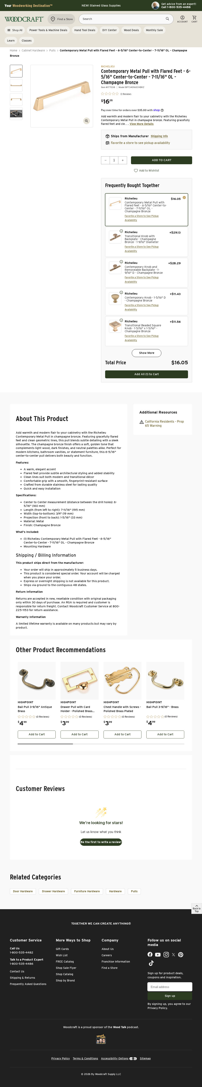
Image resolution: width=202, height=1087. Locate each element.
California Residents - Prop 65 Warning (164, 424)
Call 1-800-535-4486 (176, 7)
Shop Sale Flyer (66, 967)
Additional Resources (158, 412)
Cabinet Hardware (33, 50)
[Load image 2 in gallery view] (16, 85)
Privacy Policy (157, 1008)
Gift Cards (62, 949)
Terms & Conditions (85, 1058)
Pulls (52, 50)
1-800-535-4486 (21, 964)
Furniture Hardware (87, 891)
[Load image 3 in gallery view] (16, 99)
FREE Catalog (65, 961)
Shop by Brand (65, 980)
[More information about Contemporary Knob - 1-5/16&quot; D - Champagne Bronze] (121, 292)
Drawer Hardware (53, 891)
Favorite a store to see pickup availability (140, 143)
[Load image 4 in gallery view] (16, 113)
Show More (146, 353)
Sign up (170, 996)
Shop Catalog (64, 974)
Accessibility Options (114, 1058)
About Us (108, 949)
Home (13, 50)
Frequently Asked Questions (28, 984)
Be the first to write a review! (101, 842)
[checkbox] (146, 209)
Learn (11, 40)
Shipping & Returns (22, 977)
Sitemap (145, 1058)
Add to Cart (37, 734)
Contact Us (17, 971)
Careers (107, 955)
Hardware (115, 891)
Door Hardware (23, 891)
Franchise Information (116, 961)
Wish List (62, 955)
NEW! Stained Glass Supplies (101, 5)
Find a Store (110, 967)
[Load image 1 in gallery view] (16, 71)
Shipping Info (159, 136)
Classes (27, 40)
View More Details (142, 123)
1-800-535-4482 (21, 952)
